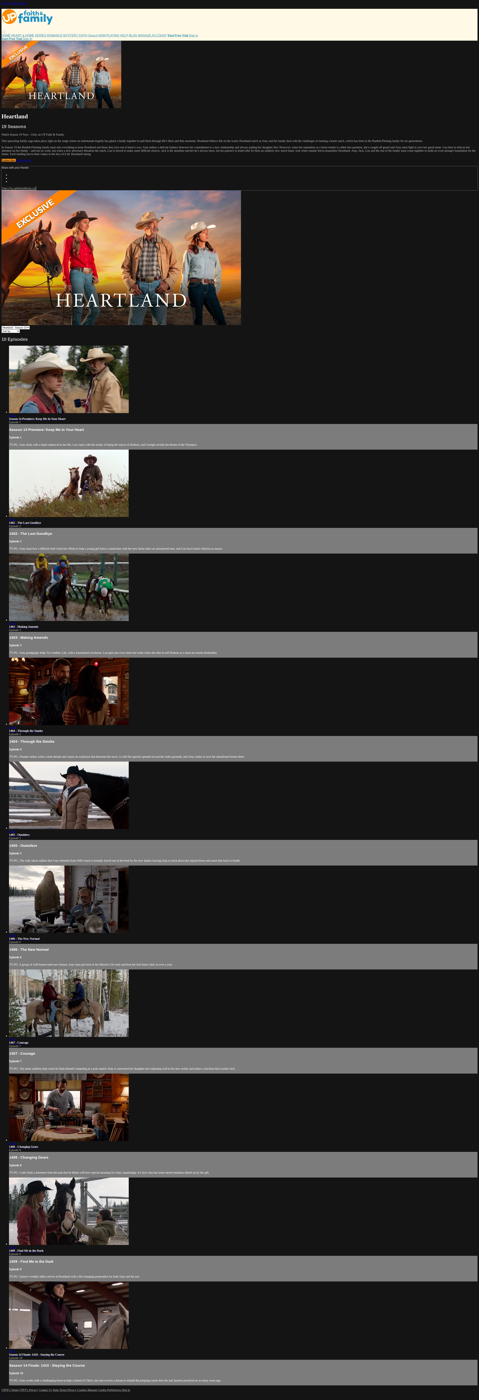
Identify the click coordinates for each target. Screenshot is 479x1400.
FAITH (83, 35)
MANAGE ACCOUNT (152, 35)
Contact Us (45, 1390)
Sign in (193, 35)
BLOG (133, 35)
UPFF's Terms (10, 1390)
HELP (124, 35)
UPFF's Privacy (28, 1390)
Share (27, 160)
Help (56, 1390)
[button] (3, 32)
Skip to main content (13, 3)
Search (93, 35)
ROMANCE (55, 35)
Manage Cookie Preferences (105, 1390)
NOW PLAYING (108, 35)
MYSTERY (71, 35)
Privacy (72, 1390)
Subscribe (8, 160)
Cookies (82, 1390)
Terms (63, 1390)
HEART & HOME (23, 35)
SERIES (41, 35)
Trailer (20, 160)
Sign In (27, 38)
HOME (6, 35)
